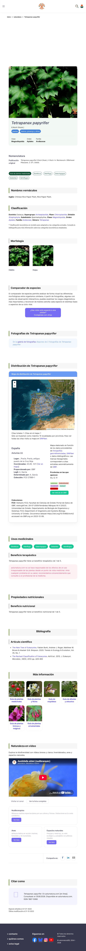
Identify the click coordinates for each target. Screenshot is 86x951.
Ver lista (16, 820)
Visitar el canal (17, 801)
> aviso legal (13, 944)
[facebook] (34, 940)
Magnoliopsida (59, 217)
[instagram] (46, 940)
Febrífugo (47, 173)
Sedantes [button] (54, 546)
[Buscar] (3, 6)
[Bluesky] (40, 940)
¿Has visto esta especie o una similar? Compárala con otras (43, 312)
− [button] (14, 385)
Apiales (12, 220)
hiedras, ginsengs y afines (30, 131)
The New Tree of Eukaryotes (24, 647)
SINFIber (43, 438)
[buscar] (76, 6)
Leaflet (49, 429)
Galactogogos (60, 173)
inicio (9, 17)
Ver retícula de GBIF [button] (59, 493)
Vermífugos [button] (67, 546)
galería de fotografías (27, 342)
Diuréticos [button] (14, 546)
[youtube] (51, 940)
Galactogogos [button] (41, 546)
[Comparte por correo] (74, 858)
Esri (59, 429)
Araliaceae (27, 220)
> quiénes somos (15, 939)
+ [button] (14, 382)
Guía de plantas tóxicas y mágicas (16, 726)
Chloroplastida (60, 214)
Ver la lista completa (37, 801)
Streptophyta (14, 217)
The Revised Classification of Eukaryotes (29, 656)
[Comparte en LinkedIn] (68, 858)
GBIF (55, 467)
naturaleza (17, 17)
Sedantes (13, 178)
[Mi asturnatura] (81, 6)
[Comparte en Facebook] (63, 858)
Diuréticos (37, 173)
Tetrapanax (44, 220)
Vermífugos (24, 178)
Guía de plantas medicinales (20, 173)
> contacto (12, 934)
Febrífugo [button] (27, 546)
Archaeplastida (41, 214)
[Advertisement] (43, 40)
